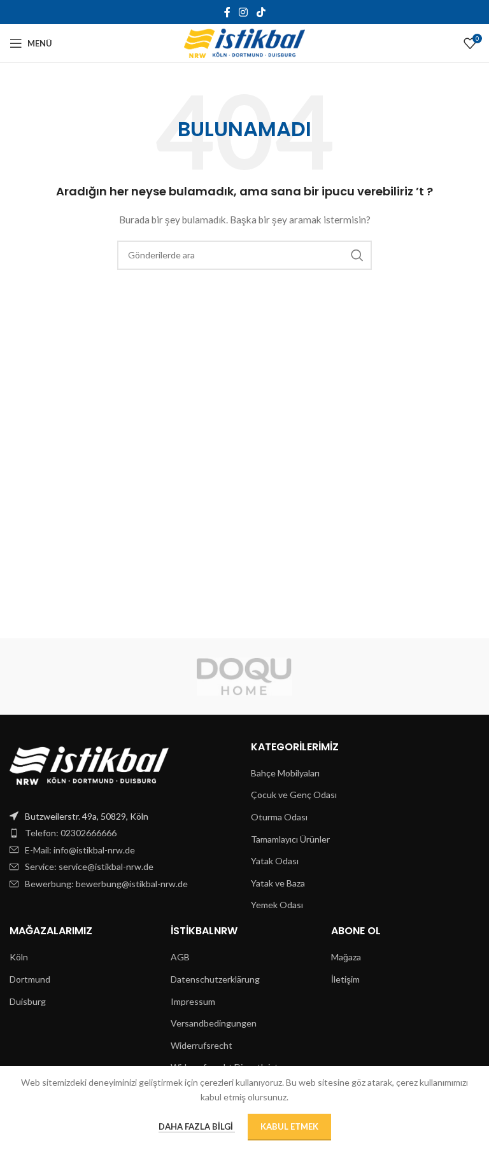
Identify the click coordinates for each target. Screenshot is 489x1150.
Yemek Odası (277, 904)
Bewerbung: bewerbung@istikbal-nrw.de (106, 883)
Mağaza (346, 956)
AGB (180, 956)
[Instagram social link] (243, 12)
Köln (19, 956)
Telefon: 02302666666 (71, 832)
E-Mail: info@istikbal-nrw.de (80, 850)
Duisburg (28, 1001)
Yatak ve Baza (278, 883)
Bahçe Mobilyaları (285, 773)
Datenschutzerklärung (215, 979)
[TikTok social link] (260, 12)
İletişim (345, 979)
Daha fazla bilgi (197, 1126)
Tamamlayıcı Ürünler (290, 839)
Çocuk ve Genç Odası (294, 794)
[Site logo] (244, 42)
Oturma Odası (279, 816)
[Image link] (89, 764)
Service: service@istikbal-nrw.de (89, 866)
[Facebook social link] (227, 12)
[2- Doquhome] (244, 676)
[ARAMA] (357, 255)
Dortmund (30, 979)
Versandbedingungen (214, 1023)
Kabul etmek (289, 1126)
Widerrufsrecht (201, 1045)
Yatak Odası (275, 860)
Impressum (193, 1001)
